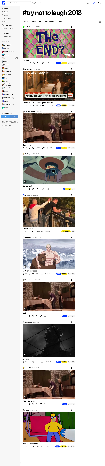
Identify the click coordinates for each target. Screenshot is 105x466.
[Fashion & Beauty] (10, 97)
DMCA (16, 122)
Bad (24, 313)
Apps (10, 121)
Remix (58, 63)
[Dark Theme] (88, 3)
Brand (14, 121)
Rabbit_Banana (29, 237)
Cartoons (63, 446)
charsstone (28, 322)
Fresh (60, 22)
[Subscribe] (16, 58)
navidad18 (28, 367)
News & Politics (66, 231)
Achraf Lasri (28, 279)
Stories (6, 22)
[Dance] (10, 101)
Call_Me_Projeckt (30, 111)
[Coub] (3, 3)
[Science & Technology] (10, 84)
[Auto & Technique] (10, 104)
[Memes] (10, 107)
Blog (7, 121)
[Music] (10, 78)
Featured (6, 15)
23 (73, 273)
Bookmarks (7, 37)
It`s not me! (27, 186)
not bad (26, 359)
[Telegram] (14, 116)
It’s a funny (27, 145)
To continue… (28, 228)
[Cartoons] (10, 68)
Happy (27, 410)
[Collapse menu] (20, 463)
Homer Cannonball (30, 444)
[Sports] (10, 81)
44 (73, 404)
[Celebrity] (10, 91)
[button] (100, 22)
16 (73, 231)
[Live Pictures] (10, 74)
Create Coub (39, 3)
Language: (6, 125)
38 (73, 63)
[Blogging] (10, 48)
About (3, 121)
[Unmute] (25, 98)
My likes (6, 33)
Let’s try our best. (30, 271)
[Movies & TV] (10, 61)
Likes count (36, 22)
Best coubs (7, 18)
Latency (27, 195)
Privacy (8, 122)
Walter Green (28, 26)
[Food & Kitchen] (10, 88)
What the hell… (29, 401)
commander (28, 69)
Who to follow (8, 25)
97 (73, 361)
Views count (49, 22)
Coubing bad (28, 153)
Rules (12, 122)
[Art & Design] (10, 71)
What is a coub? (8, 28)
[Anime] (10, 58)
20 (73, 147)
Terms (3, 122)
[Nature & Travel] (10, 94)
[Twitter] (5, 116)
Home (6, 8)
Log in (100, 3)
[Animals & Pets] (10, 45)
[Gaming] (10, 64)
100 (72, 446)
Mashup (64, 63)
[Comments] (34, 63)
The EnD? (27, 60)
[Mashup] (10, 55)
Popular (6, 12)
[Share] (71, 27)
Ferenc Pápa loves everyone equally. (38, 102)
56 (73, 189)
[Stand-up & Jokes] (10, 51)
